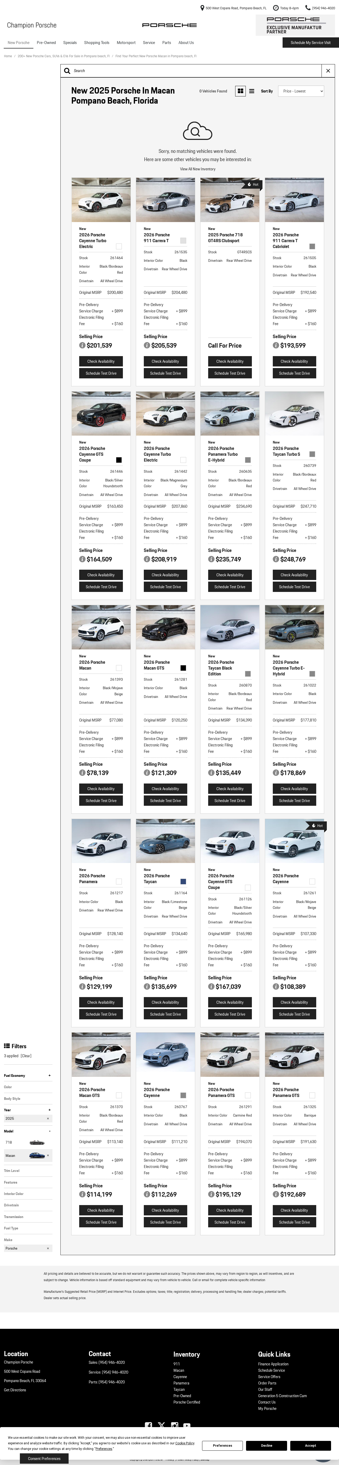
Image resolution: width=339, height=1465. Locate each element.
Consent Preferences (44, 1458)
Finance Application (273, 1364)
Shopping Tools (96, 42)
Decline (266, 1446)
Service (149, 42)
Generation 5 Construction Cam (282, 1396)
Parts (166, 42)
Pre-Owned (46, 42)
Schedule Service (271, 1370)
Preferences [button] (104, 1449)
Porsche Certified (186, 1402)
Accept (310, 1446)
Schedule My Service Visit (311, 42)
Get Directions (15, 1390)
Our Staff (265, 1389)
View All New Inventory (198, 169)
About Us (186, 42)
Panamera (181, 1383)
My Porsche (267, 1408)
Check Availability (101, 361)
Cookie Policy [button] (184, 1443)
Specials (70, 42)
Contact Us (266, 1402)
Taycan (179, 1389)
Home (8, 56)
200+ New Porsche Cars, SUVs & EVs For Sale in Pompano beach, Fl (64, 56)
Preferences (222, 1446)
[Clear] (26, 1056)
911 (176, 1364)
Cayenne (180, 1377)
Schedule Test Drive (101, 373)
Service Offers (269, 1377)
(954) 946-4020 (112, 1362)
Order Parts (267, 1383)
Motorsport (126, 42)
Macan (178, 1370)
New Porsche (18, 42)
